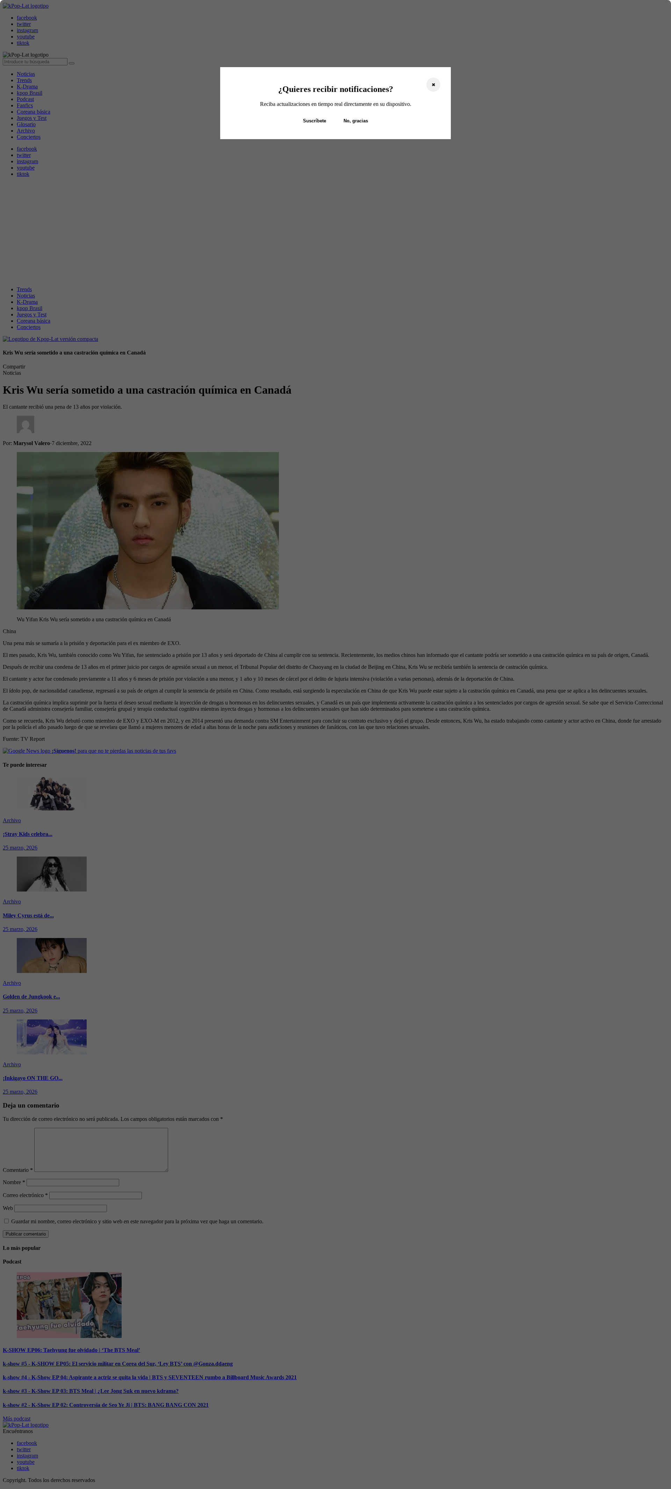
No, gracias (356, 120)
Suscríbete (314, 120)
